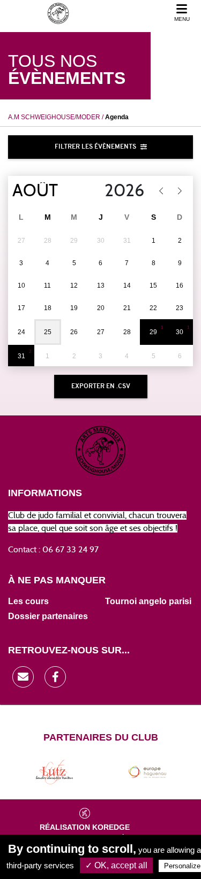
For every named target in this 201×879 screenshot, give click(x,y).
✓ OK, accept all (116, 865)
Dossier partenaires (48, 616)
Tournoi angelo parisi (148, 601)
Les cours (28, 601)
